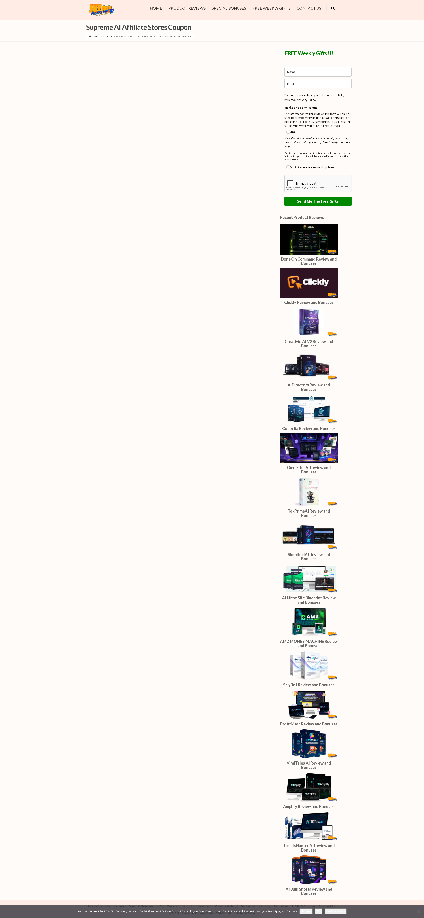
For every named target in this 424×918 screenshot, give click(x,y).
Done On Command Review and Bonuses (309, 261)
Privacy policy (335, 911)
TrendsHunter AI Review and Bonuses (309, 847)
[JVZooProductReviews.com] (101, 9)
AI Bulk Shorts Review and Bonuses (309, 891)
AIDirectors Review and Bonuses (309, 387)
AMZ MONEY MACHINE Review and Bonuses (309, 643)
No (319, 911)
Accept (306, 911)
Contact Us (309, 8)
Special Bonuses (229, 8)
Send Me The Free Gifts (318, 201)
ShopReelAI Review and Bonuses (309, 556)
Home (156, 8)
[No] (418, 911)
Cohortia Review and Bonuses (309, 428)
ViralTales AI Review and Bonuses (309, 765)
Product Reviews (187, 8)
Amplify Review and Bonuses (309, 806)
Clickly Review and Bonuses (309, 302)
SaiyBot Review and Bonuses (309, 684)
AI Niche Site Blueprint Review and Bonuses (309, 600)
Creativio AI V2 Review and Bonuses (309, 343)
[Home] (90, 36)
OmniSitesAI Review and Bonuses (309, 469)
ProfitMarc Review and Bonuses (309, 723)
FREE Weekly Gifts (271, 8)
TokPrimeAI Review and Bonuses (309, 513)
